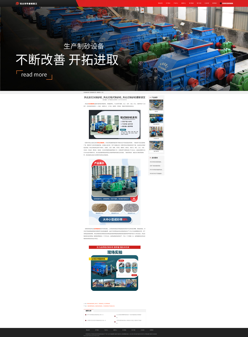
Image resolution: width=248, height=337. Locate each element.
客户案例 (191, 3)
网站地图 (147, 334)
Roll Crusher (86, 335)
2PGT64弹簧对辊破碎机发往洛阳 (156, 169)
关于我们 (168, 3)
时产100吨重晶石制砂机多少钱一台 (95, 314)
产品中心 (176, 3)
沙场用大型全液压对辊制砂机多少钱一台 (96, 320)
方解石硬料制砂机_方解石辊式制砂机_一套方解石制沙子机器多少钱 (101, 306)
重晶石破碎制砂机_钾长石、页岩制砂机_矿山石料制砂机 (98, 303)
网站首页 (160, 3)
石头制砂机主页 (93, 92)
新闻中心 (183, 3)
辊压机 (156, 111)
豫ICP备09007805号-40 (141, 334)
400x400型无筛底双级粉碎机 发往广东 (156, 161)
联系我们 (214, 3)
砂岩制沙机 (156, 138)
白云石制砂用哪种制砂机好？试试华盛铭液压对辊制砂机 (128, 316)
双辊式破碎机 (156, 124)
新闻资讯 (99, 92)
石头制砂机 (91, 103)
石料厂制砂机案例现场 (155, 165)
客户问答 (199, 3)
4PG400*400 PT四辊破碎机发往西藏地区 (156, 173)
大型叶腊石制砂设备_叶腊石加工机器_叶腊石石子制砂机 (128, 322)
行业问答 (207, 3)
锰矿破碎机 (156, 151)
